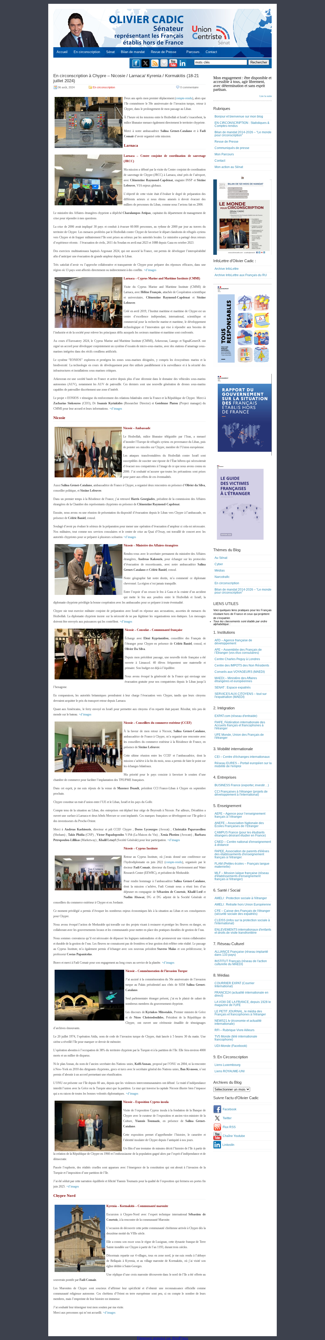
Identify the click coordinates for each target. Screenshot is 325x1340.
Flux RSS (229, 1127)
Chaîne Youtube (234, 1136)
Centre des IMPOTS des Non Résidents (242, 665)
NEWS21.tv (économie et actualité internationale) (238, 1022)
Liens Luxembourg (227, 1065)
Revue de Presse (163, 52)
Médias (220, 570)
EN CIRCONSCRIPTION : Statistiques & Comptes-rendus (242, 124)
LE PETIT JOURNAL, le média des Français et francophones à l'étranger (240, 1013)
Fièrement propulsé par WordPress (162, 1338)
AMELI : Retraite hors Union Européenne (243, 904)
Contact (211, 52)
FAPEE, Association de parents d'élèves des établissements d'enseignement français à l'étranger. (242, 854)
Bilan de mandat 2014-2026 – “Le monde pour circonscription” (243, 133)
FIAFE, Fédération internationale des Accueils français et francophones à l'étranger (240, 725)
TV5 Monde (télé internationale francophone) (236, 1038)
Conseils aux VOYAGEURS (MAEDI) (240, 672)
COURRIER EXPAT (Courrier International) (234, 984)
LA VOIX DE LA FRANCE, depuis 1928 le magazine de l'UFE (243, 1003)
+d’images (150, 270)
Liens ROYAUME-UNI (230, 1071)
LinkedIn (228, 1145)
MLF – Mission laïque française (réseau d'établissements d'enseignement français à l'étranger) (242, 876)
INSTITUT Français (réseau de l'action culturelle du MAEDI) (241, 962)
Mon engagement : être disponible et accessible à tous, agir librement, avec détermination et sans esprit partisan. (242, 86)
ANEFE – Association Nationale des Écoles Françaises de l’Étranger (239, 824)
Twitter (227, 1118)
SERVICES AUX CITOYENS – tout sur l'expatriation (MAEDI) (241, 695)
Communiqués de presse (232, 148)
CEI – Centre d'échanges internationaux (242, 757)
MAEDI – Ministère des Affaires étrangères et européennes (236, 679)
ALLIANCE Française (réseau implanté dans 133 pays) (241, 953)
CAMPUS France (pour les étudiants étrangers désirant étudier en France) (240, 834)
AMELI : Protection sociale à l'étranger (241, 898)
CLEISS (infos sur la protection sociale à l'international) (242, 921)
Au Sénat (221, 558)
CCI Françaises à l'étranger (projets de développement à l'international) (241, 793)
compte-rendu (184, 98)
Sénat (110, 52)
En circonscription (87, 52)
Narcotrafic (222, 577)
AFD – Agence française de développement (233, 642)
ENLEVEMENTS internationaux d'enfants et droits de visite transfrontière (243, 931)
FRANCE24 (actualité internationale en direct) (241, 994)
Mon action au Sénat (229, 167)
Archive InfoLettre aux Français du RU (241, 275)
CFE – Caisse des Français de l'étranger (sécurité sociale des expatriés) (242, 912)
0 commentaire (189, 87)
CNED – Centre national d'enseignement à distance (243, 843)
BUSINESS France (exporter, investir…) (242, 785)
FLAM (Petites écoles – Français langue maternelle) (242, 865)
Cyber (219, 564)
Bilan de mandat (133, 52)
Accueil (62, 52)
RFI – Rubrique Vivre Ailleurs (234, 1030)
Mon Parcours (224, 154)
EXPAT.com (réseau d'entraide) (236, 716)
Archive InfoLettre (227, 269)
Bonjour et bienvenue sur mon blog (239, 116)
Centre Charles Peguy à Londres (237, 659)
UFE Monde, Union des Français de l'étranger (239, 736)
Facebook (229, 1109)
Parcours (193, 52)
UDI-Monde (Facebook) (231, 1046)
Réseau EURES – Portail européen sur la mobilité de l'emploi (243, 764)
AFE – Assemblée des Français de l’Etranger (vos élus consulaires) (238, 651)
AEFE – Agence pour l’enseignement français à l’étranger (240, 815)
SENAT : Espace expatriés (233, 687)
